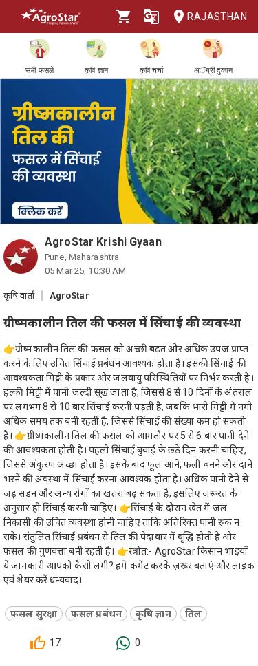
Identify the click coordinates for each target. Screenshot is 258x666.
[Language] (151, 16)
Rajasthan (217, 16)
